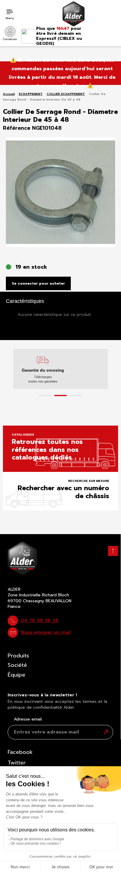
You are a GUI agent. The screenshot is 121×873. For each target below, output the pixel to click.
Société (17, 665)
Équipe (16, 675)
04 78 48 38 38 (39, 620)
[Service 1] (45, 395)
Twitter (17, 763)
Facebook (20, 752)
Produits (18, 656)
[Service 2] (60, 395)
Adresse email (28, 719)
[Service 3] (76, 395)
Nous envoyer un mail (46, 632)
